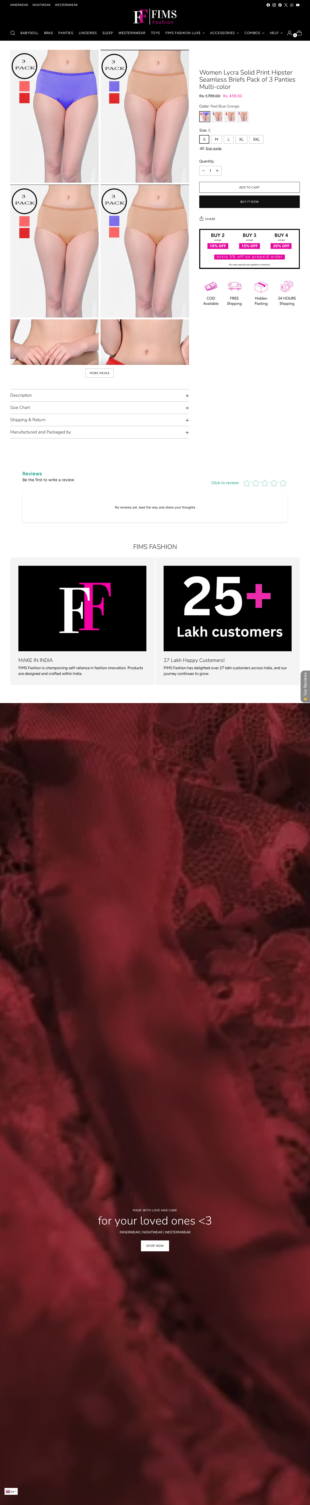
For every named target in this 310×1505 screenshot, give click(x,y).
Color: (219, 106)
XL (241, 139)
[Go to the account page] (287, 33)
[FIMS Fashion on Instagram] (274, 5)
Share (210, 219)
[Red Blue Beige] (217, 116)
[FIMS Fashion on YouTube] (298, 5)
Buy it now (249, 201)
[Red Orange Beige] (230, 116)
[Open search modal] (12, 33)
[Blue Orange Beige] (242, 116)
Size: (204, 130)
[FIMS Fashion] (155, 16)
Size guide (213, 148)
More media (100, 373)
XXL (256, 139)
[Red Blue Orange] (204, 116)
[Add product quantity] (217, 170)
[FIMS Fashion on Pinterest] (280, 5)
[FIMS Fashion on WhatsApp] (292, 5)
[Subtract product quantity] (203, 170)
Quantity (206, 161)
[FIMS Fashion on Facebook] (268, 5)
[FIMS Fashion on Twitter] (286, 5)
